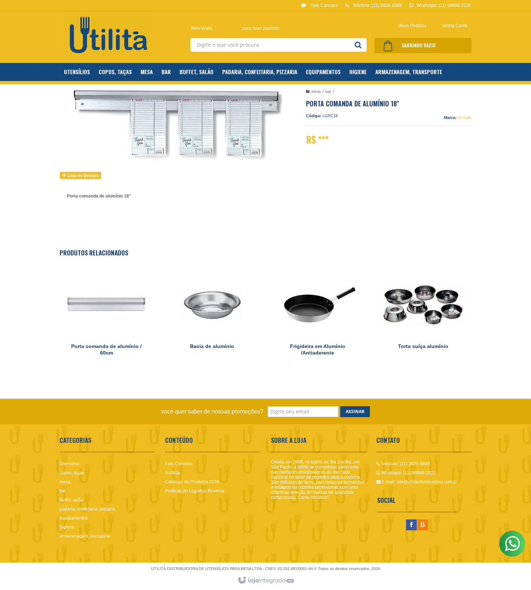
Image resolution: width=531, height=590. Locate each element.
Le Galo (464, 117)
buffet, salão (71, 499)
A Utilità (172, 472)
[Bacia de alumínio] (212, 319)
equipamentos (74, 518)
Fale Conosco (324, 5)
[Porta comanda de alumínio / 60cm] (106, 319)
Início (316, 91)
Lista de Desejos (82, 175)
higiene (67, 527)
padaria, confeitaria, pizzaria (87, 509)
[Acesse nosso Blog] (422, 525)
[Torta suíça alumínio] (423, 319)
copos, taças (72, 472)
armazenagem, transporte (85, 536)
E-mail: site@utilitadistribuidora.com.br (419, 481)
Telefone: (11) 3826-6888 (405, 463)
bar (328, 91)
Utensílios (69, 463)
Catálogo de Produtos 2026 (192, 481)
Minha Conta (454, 25)
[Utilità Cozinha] (107, 35)
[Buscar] (358, 45)
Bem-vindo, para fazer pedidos (235, 28)
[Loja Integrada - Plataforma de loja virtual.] (266, 580)
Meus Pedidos (412, 25)
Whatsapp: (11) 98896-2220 (408, 472)
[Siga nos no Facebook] (411, 525)
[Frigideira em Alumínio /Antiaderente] (317, 319)
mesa (65, 481)
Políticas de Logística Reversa (194, 490)
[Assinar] (355, 411)
